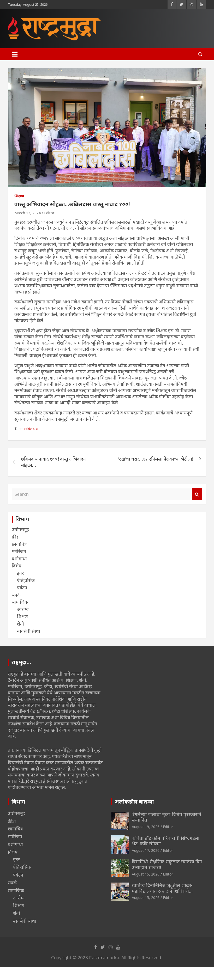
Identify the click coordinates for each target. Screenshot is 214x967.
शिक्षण (19, 195)
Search (197, 494)
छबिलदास (31, 428)
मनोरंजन (19, 551)
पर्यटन (22, 588)
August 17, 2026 (145, 850)
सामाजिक (20, 602)
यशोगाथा (19, 559)
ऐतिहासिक (26, 580)
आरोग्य (23, 609)
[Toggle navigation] (14, 54)
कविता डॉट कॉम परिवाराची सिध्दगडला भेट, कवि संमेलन (165, 841)
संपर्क (16, 595)
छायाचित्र (19, 544)
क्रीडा (16, 537)
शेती (20, 624)
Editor (49, 212)
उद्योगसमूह (20, 530)
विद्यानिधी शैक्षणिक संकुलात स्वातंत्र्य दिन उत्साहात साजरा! (167, 864)
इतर (20, 573)
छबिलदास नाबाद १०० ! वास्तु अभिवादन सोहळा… (53, 462)
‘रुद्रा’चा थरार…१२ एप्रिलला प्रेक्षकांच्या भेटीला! (155, 459)
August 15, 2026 (145, 874)
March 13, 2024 (27, 212)
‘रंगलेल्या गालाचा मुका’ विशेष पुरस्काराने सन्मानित (166, 817)
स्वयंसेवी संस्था (28, 631)
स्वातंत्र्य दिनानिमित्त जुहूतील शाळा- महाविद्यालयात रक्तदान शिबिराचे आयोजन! (162, 890)
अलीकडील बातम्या (134, 801)
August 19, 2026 (145, 826)
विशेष (16, 566)
